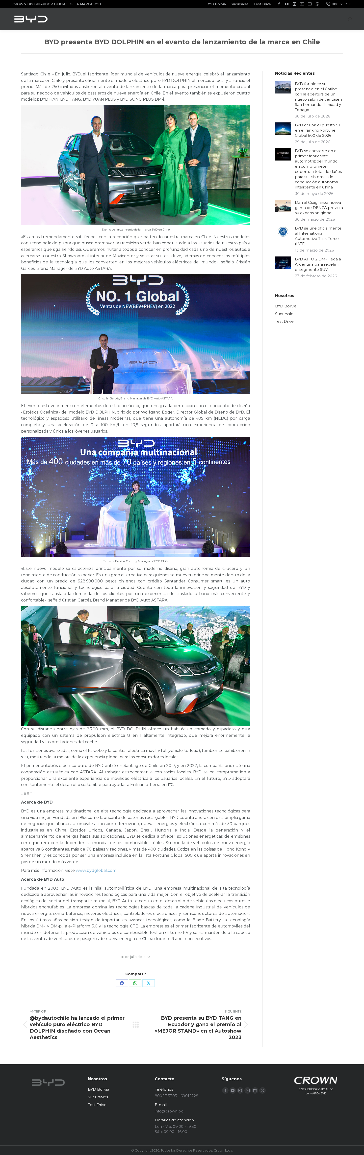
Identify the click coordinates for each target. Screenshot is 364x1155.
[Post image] (283, 87)
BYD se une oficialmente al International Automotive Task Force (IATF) (318, 236)
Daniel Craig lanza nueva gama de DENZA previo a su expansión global (319, 207)
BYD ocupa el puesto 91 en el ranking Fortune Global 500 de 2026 (317, 130)
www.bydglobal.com (96, 870)
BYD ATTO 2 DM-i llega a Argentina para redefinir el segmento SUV (318, 264)
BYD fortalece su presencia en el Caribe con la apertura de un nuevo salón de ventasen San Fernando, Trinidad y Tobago (318, 96)
